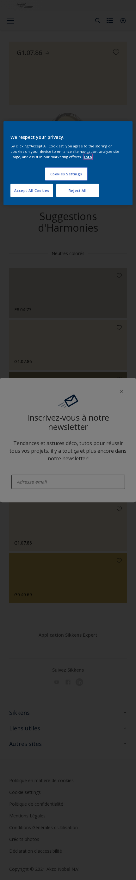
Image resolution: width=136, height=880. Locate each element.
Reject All (78, 190)
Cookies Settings (66, 174)
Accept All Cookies (31, 190)
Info (88, 156)
